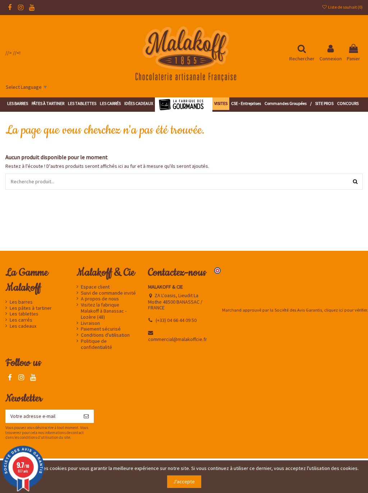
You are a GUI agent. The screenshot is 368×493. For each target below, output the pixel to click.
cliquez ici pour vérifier (345, 310)
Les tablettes (24, 314)
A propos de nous (100, 299)
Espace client (95, 287)
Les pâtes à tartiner (31, 308)
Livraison (90, 323)
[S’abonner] (86, 416)
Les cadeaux (23, 326)
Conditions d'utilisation (105, 335)
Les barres (21, 302)
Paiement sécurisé (101, 329)
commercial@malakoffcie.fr (177, 339)
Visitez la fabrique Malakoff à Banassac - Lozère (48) (103, 311)
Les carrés (21, 320)
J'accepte (184, 481)
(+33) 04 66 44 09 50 (176, 320)
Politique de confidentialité (96, 344)
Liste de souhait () (345, 7)
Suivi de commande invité (108, 293)
